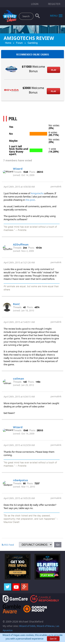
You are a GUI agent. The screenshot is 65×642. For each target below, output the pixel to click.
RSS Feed (9, 544)
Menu (54, 15)
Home (8, 43)
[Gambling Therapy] (35, 608)
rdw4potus (20, 480)
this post (30, 199)
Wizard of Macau (46, 626)
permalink (56, 186)
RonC (16, 304)
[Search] (37, 16)
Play (53, 70)
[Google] (24, 587)
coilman (18, 378)
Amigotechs (37, 193)
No (11, 133)
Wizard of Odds (27, 626)
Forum (19, 43)
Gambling (33, 43)
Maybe (13, 141)
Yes (11, 127)
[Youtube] (16, 587)
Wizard (18, 168)
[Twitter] (7, 587)
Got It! (53, 638)
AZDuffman (21, 244)
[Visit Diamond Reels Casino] (47, 566)
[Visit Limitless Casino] (17, 566)
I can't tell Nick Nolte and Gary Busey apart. (18, 150)
